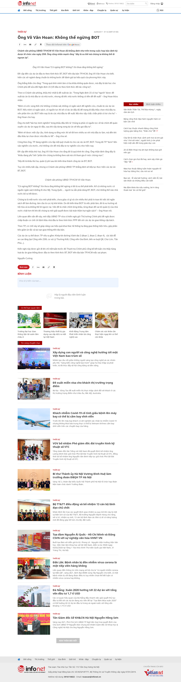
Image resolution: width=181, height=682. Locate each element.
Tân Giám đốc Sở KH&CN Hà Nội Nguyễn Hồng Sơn (85, 617)
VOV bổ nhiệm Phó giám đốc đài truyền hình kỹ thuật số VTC (83, 445)
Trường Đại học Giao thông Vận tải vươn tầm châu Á (28, 334)
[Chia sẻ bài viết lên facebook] (20, 44)
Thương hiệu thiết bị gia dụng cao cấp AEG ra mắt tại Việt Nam (54, 334)
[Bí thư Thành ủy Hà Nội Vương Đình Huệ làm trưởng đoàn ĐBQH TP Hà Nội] (34, 480)
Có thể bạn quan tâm (30, 308)
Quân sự (114, 10)
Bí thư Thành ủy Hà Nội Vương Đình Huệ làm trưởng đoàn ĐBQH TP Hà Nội (82, 475)
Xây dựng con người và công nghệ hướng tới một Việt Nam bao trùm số (85, 354)
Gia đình (65, 10)
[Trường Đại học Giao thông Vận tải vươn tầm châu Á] (29, 320)
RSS (161, 10)
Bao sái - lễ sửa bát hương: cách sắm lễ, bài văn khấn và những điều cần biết (143, 179)
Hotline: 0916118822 (116, 3)
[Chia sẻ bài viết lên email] (30, 44)
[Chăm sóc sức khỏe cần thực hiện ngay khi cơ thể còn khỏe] (106, 320)
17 (156, 131)
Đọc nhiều (133, 104)
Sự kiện (125, 10)
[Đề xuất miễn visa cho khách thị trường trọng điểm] (34, 389)
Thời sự (22, 31)
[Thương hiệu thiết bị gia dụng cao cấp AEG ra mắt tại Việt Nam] (55, 320)
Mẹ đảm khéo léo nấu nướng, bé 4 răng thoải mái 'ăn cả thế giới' (141, 188)
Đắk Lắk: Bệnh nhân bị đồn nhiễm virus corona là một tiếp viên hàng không (85, 564)
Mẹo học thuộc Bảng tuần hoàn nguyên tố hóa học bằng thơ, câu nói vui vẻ (142, 169)
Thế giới (53, 10)
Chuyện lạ (101, 10)
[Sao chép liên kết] (35, 44)
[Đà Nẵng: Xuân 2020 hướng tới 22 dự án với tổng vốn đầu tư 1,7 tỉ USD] (34, 596)
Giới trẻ (76, 10)
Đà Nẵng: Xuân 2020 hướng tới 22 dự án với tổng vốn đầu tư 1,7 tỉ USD (85, 591)
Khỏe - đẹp (88, 10)
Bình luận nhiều (153, 104)
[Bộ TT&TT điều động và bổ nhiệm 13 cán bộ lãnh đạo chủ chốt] (34, 510)
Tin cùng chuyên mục (30, 343)
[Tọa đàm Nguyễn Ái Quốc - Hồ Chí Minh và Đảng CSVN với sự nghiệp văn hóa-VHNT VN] (34, 540)
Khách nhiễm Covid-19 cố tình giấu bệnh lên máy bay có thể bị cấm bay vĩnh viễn (84, 414)
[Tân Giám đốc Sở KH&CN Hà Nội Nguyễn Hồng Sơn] (34, 624)
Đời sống (27, 10)
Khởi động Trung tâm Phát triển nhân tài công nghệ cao (80, 334)
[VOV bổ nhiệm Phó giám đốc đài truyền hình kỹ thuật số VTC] (34, 449)
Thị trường (41, 10)
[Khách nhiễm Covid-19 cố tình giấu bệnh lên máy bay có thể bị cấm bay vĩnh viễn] (34, 419)
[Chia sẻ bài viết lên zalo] (25, 44)
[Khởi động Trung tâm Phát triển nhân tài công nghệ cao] (80, 320)
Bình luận (23, 267)
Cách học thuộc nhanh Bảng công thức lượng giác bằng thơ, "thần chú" (141, 129)
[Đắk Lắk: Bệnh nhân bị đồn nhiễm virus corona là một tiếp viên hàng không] (34, 568)
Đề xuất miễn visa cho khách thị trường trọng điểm (83, 384)
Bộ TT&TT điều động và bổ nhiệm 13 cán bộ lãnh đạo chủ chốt (84, 505)
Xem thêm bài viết (68, 640)
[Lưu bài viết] (41, 44)
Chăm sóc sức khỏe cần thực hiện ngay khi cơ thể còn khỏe (106, 334)
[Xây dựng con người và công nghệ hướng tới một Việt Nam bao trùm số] (34, 358)
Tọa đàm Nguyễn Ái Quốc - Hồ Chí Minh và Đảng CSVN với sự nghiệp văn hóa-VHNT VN (84, 536)
